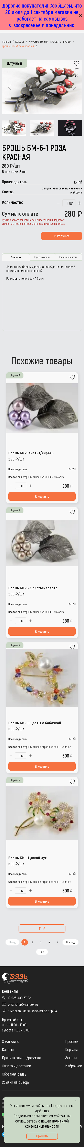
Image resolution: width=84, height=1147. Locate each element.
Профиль (71, 1041)
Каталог (8, 1049)
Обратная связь (14, 1073)
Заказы (71, 1057)
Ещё (42, 928)
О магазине (10, 1041)
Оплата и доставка (16, 1065)
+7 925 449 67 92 (19, 998)
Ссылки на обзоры (16, 1082)
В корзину (61, 236)
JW (80, 1126)
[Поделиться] (76, 75)
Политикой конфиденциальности (47, 1123)
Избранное (73, 1065)
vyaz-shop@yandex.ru (23, 1004)
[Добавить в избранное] (76, 63)
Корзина (71, 1049)
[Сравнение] (77, 70)
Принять (42, 1136)
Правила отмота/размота (21, 1057)
